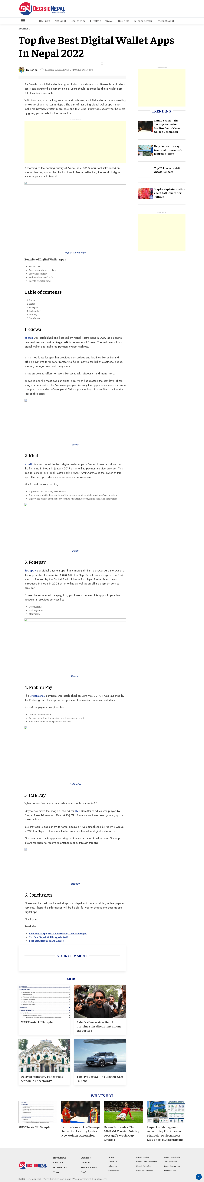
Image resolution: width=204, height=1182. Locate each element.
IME (77, 810)
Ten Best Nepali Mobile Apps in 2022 (48, 936)
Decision (44, 20)
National (60, 20)
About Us (112, 1161)
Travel (109, 20)
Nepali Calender (143, 1166)
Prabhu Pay (37, 695)
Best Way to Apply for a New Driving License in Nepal (58, 933)
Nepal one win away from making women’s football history (168, 149)
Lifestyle (95, 20)
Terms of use (170, 1170)
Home (111, 1157)
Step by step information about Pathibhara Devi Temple (169, 192)
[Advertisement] (75, 142)
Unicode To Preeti (144, 1170)
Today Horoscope (172, 1166)
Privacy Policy (170, 1161)
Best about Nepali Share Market (46, 940)
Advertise (112, 1166)
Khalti (28, 464)
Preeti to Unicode (172, 1157)
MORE (72, 978)
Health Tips (78, 20)
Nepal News (59, 1157)
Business (123, 20)
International (165, 20)
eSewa (28, 337)
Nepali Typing (142, 1157)
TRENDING (161, 110)
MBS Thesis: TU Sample (37, 1022)
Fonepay (30, 570)
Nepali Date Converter (146, 1161)
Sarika (33, 69)
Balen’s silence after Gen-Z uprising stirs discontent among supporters (99, 1026)
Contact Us (113, 1170)
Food (83, 1171)
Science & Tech (143, 20)
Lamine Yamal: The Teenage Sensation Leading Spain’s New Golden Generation (80, 1131)
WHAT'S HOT (102, 1095)
